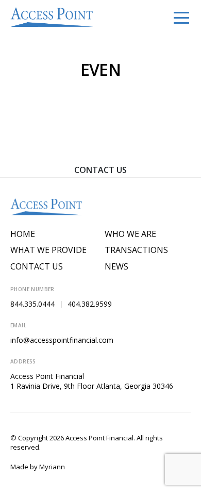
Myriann (52, 466)
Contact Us (100, 170)
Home (22, 234)
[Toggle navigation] (181, 17)
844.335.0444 (32, 304)
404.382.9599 (90, 304)
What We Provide (48, 250)
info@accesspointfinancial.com (61, 340)
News (116, 267)
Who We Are (130, 234)
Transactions (136, 250)
